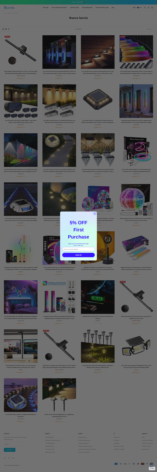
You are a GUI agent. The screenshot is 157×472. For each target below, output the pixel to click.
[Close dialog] (94, 213)
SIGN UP (78, 255)
